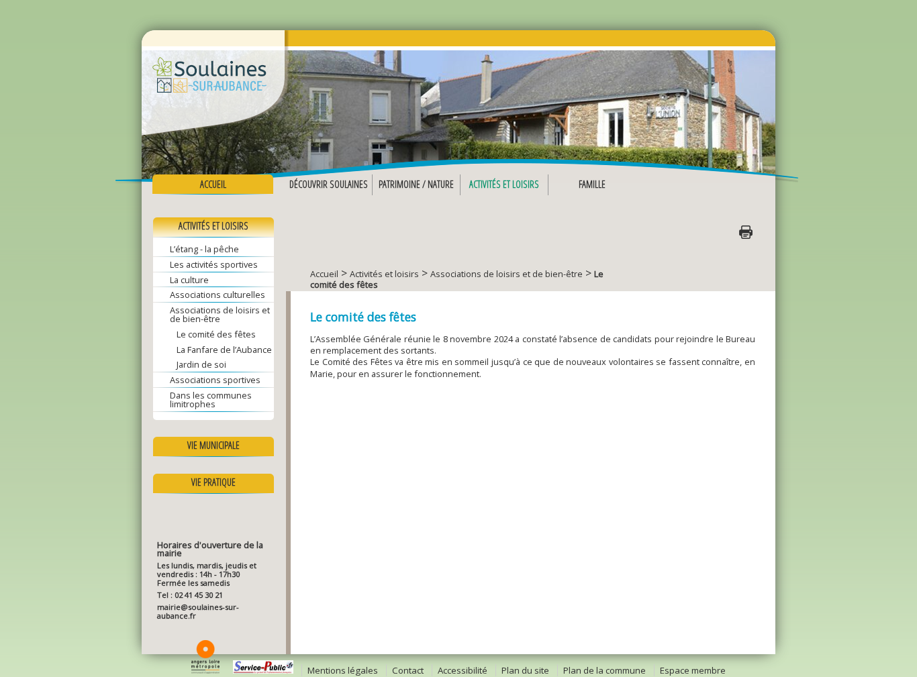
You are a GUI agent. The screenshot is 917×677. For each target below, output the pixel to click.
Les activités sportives (214, 264)
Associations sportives (215, 380)
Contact (408, 670)
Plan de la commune (604, 670)
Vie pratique (213, 482)
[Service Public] (263, 670)
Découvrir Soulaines (328, 184)
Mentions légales (342, 670)
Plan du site (525, 670)
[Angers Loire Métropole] (205, 670)
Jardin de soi (201, 364)
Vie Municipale (213, 445)
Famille (592, 184)
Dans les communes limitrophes (211, 399)
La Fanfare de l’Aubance (224, 350)
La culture (189, 280)
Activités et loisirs (504, 184)
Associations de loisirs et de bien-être (220, 314)
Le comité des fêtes (216, 334)
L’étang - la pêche (204, 249)
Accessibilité (462, 670)
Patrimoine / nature (416, 184)
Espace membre (693, 670)
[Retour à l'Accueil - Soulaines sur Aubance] (458, 94)
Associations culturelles (217, 295)
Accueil (213, 184)
